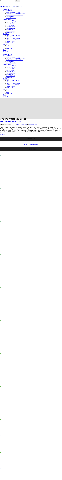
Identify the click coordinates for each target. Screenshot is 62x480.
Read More (3, 134)
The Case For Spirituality (10, 121)
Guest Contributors (22, 124)
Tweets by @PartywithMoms (31, 144)
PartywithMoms (33, 124)
